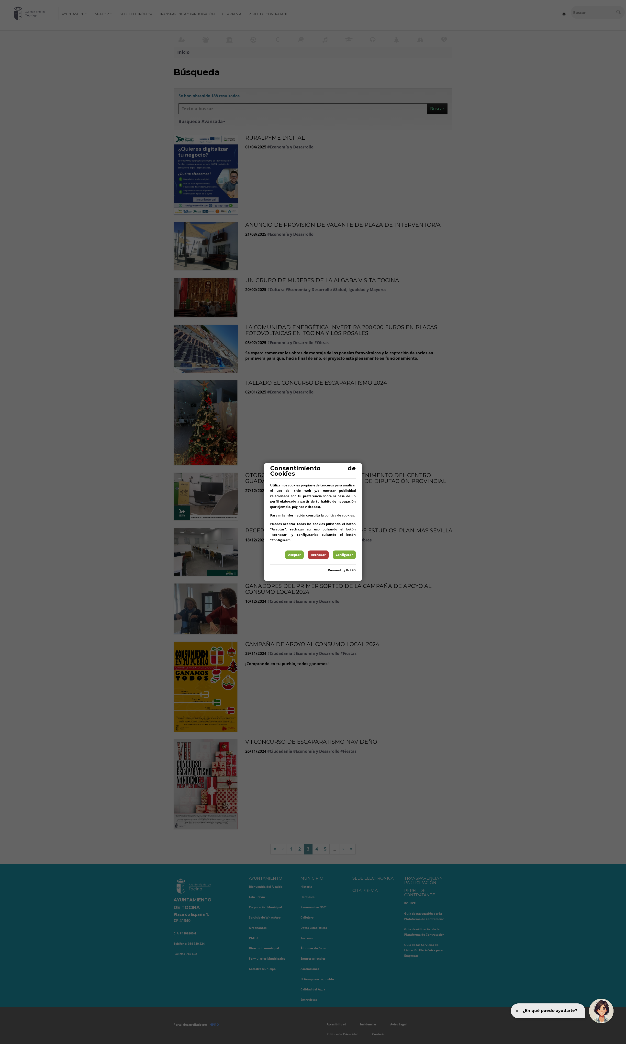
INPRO (351, 570)
